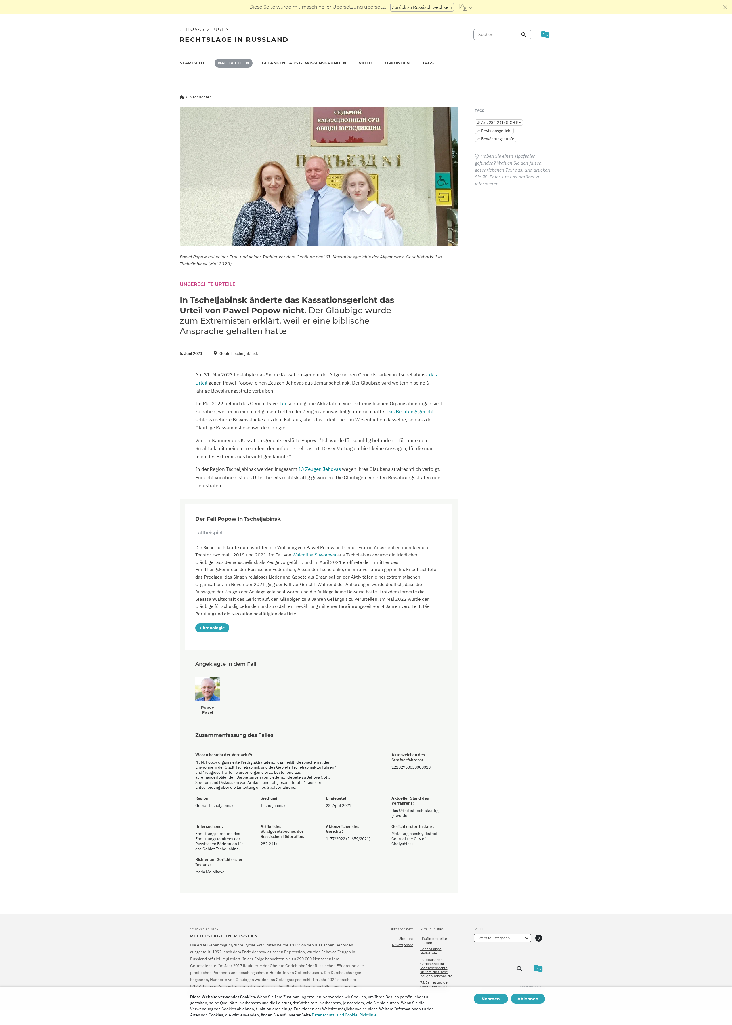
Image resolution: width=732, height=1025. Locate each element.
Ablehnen (527, 998)
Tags (428, 63)
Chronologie (212, 627)
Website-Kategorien (494, 938)
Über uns (405, 939)
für (283, 403)
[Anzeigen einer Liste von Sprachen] (465, 7)
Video (365, 63)
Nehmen (490, 998)
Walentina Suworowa (314, 555)
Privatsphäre (402, 945)
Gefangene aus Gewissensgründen (304, 63)
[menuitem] (192, 63)
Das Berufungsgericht (410, 411)
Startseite (192, 63)
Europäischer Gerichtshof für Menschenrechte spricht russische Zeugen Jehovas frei (436, 968)
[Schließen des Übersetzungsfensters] (725, 7)
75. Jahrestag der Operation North (434, 984)
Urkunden (397, 63)
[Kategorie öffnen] (538, 938)
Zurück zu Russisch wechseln (422, 7)
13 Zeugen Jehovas (319, 469)
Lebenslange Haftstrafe (431, 951)
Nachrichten (233, 63)
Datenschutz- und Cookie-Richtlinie (344, 1015)
